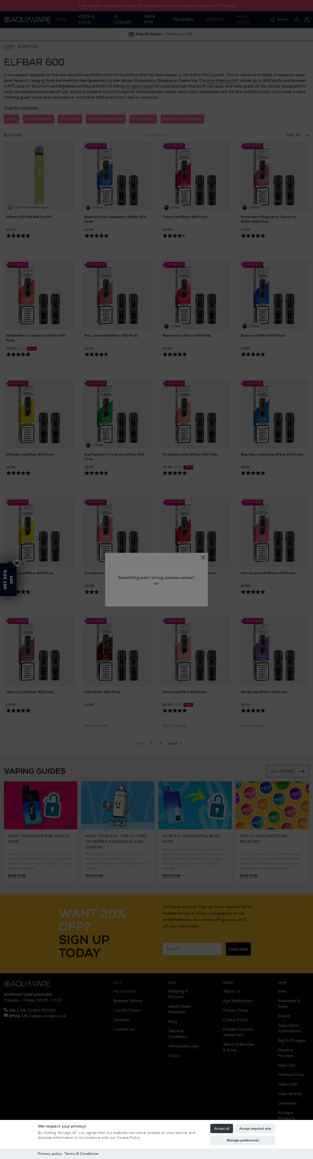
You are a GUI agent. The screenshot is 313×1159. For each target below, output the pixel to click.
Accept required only (255, 1128)
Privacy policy (50, 1154)
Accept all (221, 1128)
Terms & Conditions (81, 1154)
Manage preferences (243, 1140)
